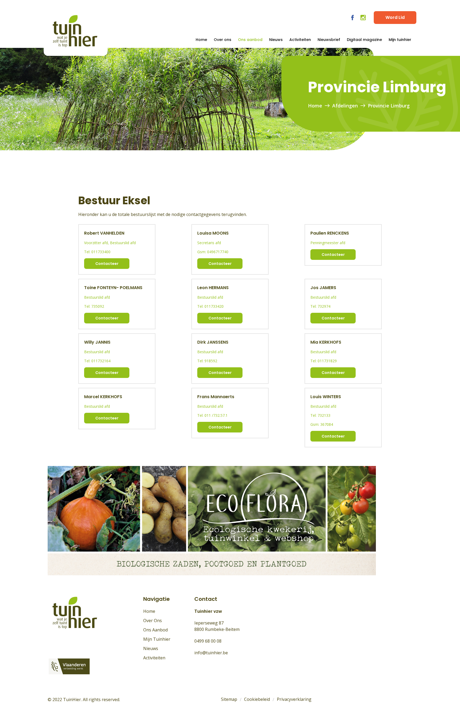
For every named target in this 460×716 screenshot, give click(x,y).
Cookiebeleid (257, 699)
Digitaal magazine (364, 39)
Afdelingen (345, 105)
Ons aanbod (250, 39)
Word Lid (395, 17)
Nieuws (276, 39)
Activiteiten (300, 39)
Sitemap (229, 699)
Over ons (222, 39)
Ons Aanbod (155, 630)
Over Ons (152, 620)
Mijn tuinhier (400, 39)
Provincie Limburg (389, 105)
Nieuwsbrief (329, 39)
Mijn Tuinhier (156, 639)
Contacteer (106, 263)
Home (201, 39)
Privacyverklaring (294, 699)
